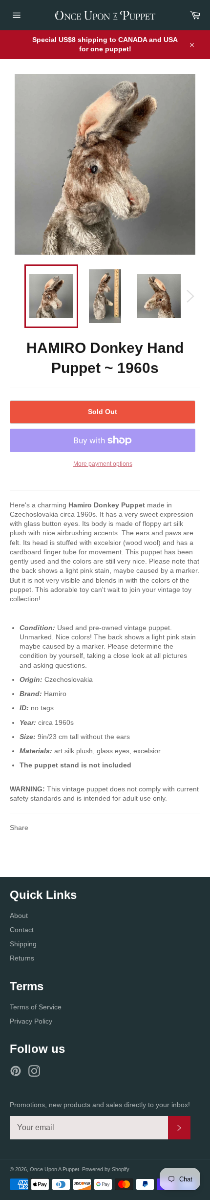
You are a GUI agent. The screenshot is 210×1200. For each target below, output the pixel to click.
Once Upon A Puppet (54, 1169)
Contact (22, 930)
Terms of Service (36, 1007)
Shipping (23, 944)
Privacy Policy (31, 1021)
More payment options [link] (102, 463)
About (19, 915)
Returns (22, 958)
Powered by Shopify (105, 1169)
